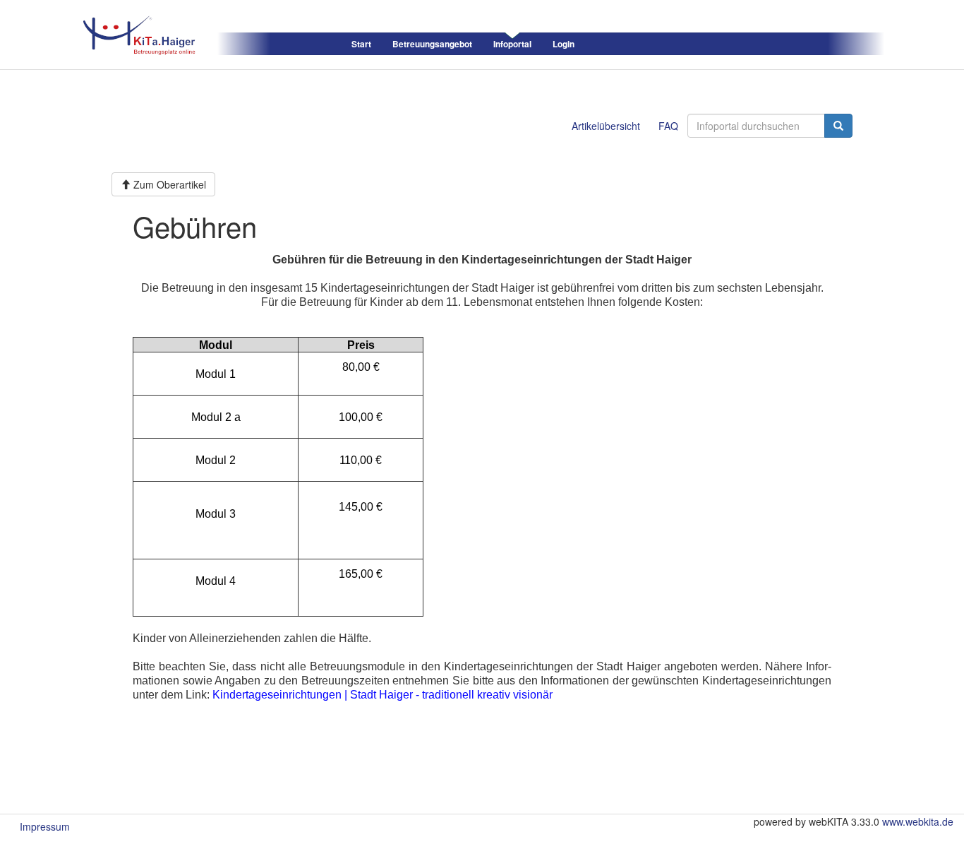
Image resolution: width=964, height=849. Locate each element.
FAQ (668, 126)
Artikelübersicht (606, 126)
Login (563, 44)
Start (361, 44)
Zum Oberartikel (168, 184)
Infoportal (512, 44)
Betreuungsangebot (432, 44)
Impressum (45, 826)
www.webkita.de (917, 821)
